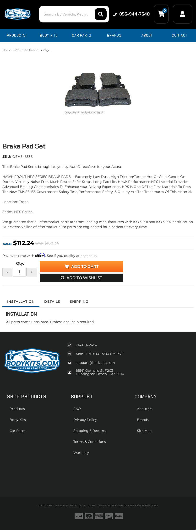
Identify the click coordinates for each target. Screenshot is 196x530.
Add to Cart (85, 266)
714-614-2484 (86, 345)
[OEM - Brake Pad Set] (98, 93)
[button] (74, 14)
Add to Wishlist (84, 278)
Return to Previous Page (32, 50)
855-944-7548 (134, 14)
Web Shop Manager (144, 505)
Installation (21, 301)
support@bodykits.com (95, 362)
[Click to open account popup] (182, 14)
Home (6, 50)
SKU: (6, 156)
